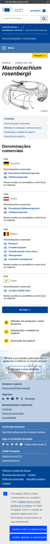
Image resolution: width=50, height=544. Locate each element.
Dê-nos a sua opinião (25, 369)
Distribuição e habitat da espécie (19, 132)
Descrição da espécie (14, 136)
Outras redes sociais (34, 444)
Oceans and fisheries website (16, 388)
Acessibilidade (9, 418)
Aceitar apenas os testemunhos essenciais (29, 537)
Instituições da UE (10, 456)
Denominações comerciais (12, 30)
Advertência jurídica (35, 479)
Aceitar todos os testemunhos (29, 529)
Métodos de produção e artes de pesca (22, 128)
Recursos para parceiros (13, 475)
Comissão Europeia (9, 27)
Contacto (6, 483)
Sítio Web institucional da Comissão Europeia (23, 432)
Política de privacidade (13, 413)
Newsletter (30, 398)
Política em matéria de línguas (16, 470)
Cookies (32, 475)
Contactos (7, 409)
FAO (43, 111)
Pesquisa (44, 18)
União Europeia (9, 460)
